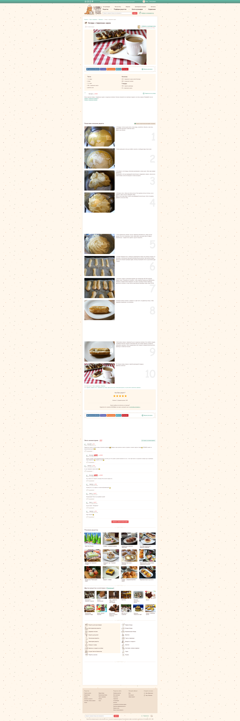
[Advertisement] (120, 111)
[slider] (120, 396)
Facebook (104, 69)
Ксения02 (89, 444)
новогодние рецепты (120, 387)
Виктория (91, 93)
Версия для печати (148, 69)
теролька (89, 465)
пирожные (138, 387)
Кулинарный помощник (140, 6)
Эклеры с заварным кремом (90, 100)
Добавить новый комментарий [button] (120, 521)
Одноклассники (111, 69)
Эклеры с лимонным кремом (91, 98)
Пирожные (103, 386)
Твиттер (119, 69)
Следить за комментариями (149, 440)
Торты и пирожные (96, 386)
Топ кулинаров (106, 6)
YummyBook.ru (92, 10)
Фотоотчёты (118, 6)
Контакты (153, 6)
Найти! (134, 13)
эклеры (105, 387)
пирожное (88, 387)
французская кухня (111, 387)
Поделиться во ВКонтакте (93, 69)
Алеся (90, 493)
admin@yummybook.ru (135, 407)
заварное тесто (94, 387)
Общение (128, 6)
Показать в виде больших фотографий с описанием (145, 123)
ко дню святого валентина (130, 387)
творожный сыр (101, 387)
